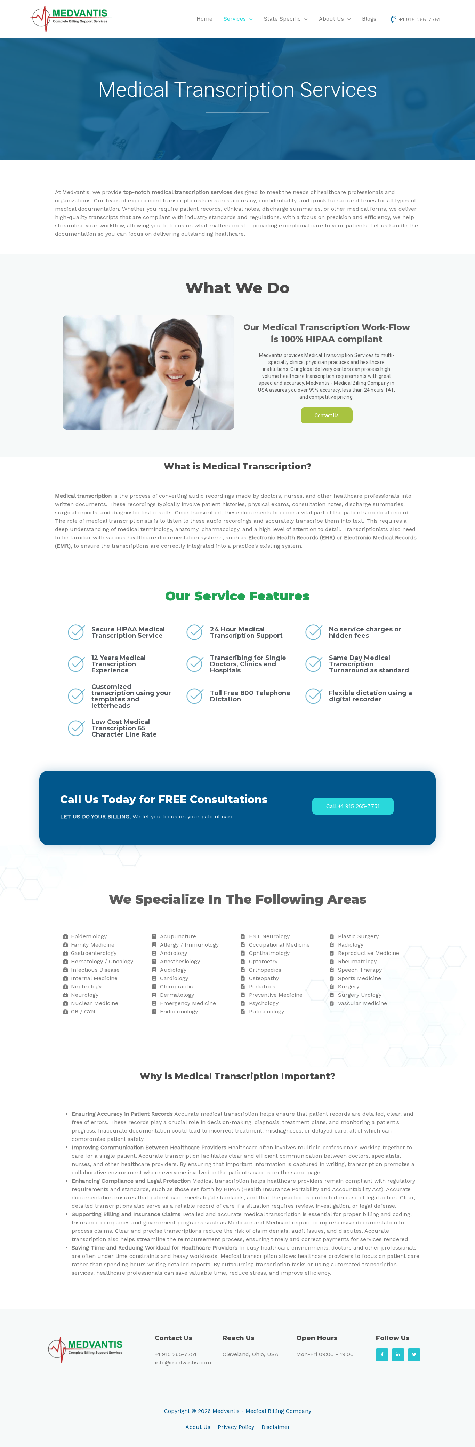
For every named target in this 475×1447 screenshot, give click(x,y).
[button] (327, 415)
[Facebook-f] (382, 1354)
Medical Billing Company (278, 1411)
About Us (197, 1427)
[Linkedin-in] (398, 1354)
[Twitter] (414, 1354)
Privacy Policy (236, 1427)
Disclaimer (275, 1427)
